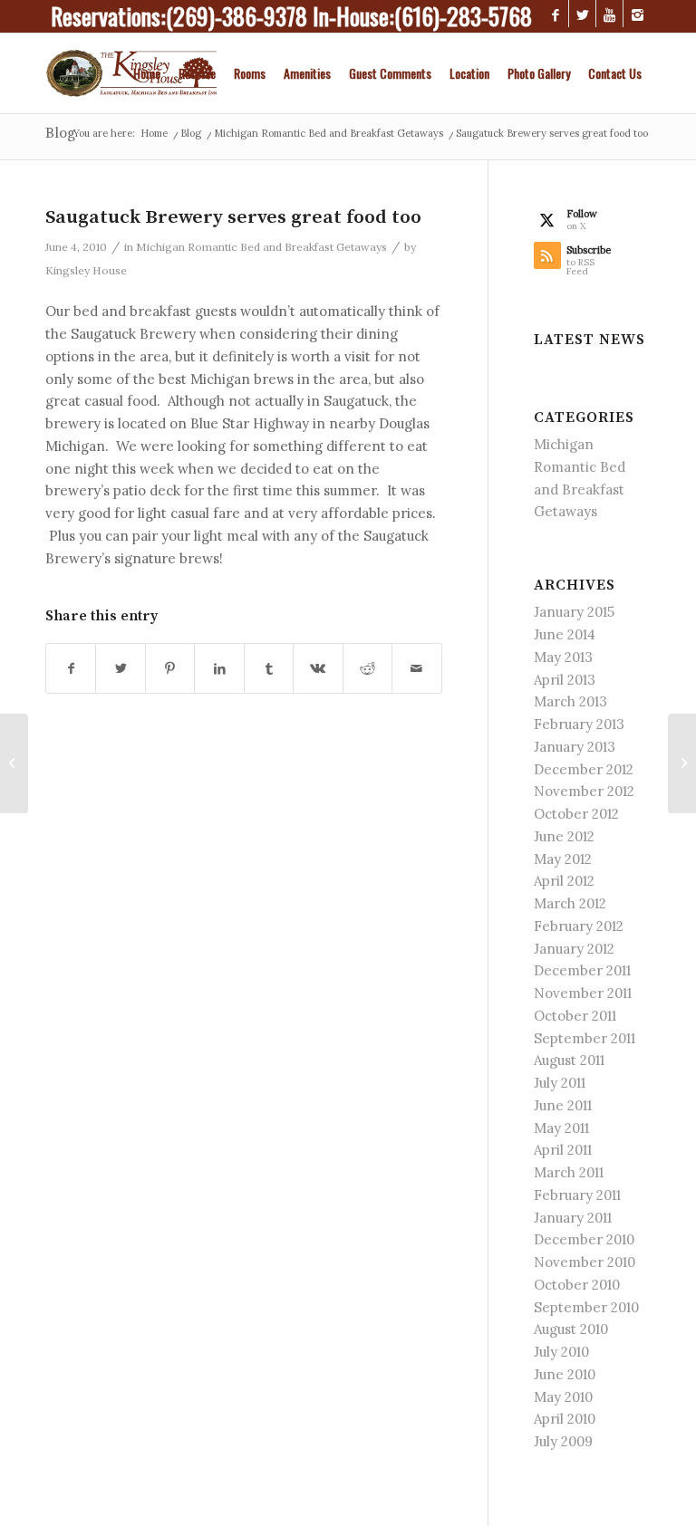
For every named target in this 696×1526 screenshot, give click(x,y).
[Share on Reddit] (367, 669)
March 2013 (570, 701)
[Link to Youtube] (609, 13)
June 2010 (564, 1374)
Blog (60, 133)
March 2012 (570, 903)
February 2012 (579, 926)
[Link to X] (582, 13)
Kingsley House (86, 270)
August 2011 (569, 1060)
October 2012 (576, 813)
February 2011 (577, 1195)
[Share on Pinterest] (170, 669)
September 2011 (584, 1038)
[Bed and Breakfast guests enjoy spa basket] (14, 763)
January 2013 (574, 746)
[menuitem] (146, 73)
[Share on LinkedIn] (219, 669)
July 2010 (561, 1351)
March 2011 (569, 1172)
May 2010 (563, 1397)
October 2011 (575, 1015)
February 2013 (579, 724)
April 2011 (563, 1149)
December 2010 (584, 1239)
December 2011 (582, 970)
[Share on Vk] (318, 669)
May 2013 (563, 657)
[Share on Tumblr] (269, 669)
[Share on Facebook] (70, 669)
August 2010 (571, 1329)
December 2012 (583, 769)
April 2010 (564, 1418)
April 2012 (564, 880)
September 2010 (586, 1307)
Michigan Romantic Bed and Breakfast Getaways (261, 247)
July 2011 (559, 1082)
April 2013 (564, 679)
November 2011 (583, 993)
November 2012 (584, 791)
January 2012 (574, 948)
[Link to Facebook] (555, 13)
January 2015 (574, 611)
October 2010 (577, 1284)
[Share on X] (120, 669)
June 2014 (564, 634)
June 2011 (563, 1105)
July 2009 (563, 1441)
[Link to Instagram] (637, 13)
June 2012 (564, 836)
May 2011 (561, 1128)
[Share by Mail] (416, 669)
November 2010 (584, 1262)
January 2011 (573, 1217)
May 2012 (563, 859)
